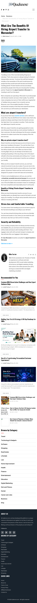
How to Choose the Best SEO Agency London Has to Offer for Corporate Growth (23, 409)
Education (3, 554)
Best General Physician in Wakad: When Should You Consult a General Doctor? (21, 420)
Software (3, 545)
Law (2, 566)
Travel (2, 540)
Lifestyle (3, 568)
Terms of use (4, 585)
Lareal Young (6, 287)
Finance (3, 559)
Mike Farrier (6, 36)
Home (3, 16)
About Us (3, 583)
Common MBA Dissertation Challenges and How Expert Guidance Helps (18, 283)
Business (9, 16)
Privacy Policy (4, 587)
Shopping (3, 547)
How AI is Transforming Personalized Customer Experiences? (16, 359)
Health (2, 561)
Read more (6, 315)
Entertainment (4, 557)
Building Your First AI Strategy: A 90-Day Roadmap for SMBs (18, 320)
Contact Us (4, 592)
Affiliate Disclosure (6, 590)
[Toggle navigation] (33, 9)
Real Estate (4, 549)
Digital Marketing (5, 552)
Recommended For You (9, 277)
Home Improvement (6, 564)
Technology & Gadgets (7, 542)
